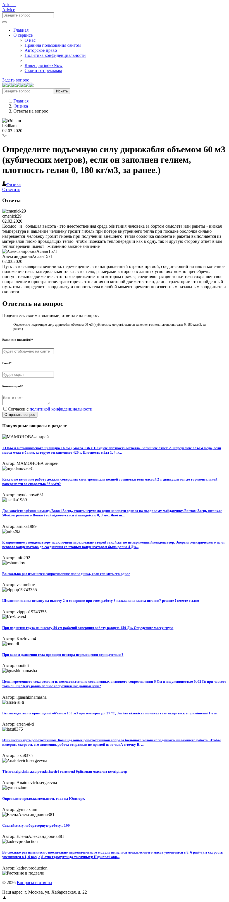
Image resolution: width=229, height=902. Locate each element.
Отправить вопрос (19, 414)
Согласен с (50, 409)
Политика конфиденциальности (55, 55)
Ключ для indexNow (44, 65)
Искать (62, 91)
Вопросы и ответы (34, 882)
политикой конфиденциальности (61, 409)
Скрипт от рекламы (43, 70)
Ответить (11, 189)
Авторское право (41, 50)
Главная (20, 30)
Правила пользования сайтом (53, 45)
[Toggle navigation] (4, 22)
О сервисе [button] (23, 35)
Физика (20, 106)
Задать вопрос (15, 80)
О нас (30, 40)
